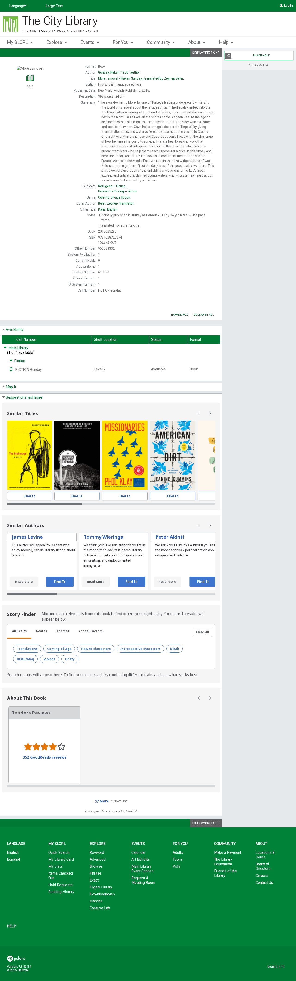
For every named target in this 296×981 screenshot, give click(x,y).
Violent (49, 659)
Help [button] (224, 42)
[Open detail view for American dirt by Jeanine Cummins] (172, 455)
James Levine (27, 537)
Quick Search (58, 852)
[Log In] (281, 5)
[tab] (19, 631)
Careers (262, 875)
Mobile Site (276, 967)
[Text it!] (11, 369)
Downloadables (102, 894)
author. (119, 72)
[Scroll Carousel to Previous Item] (199, 413)
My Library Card (61, 859)
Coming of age (59, 648)
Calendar (138, 852)
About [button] (195, 42)
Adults (178, 852)
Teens (178, 859)
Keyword (97, 852)
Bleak (174, 648)
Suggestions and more (24, 397)
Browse (96, 866)
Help (11, 926)
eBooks (96, 901)
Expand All (179, 314)
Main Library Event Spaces (142, 868)
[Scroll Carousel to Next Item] (210, 413)
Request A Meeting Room (143, 880)
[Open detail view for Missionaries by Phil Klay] (125, 455)
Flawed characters (96, 648)
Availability (14, 329)
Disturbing (25, 659)
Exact (94, 880)
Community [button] (159, 42)
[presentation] (29, 455)
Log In (288, 5)
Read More (24, 581)
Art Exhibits (140, 859)
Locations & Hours (265, 854)
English (107, 209)
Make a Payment (227, 852)
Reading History (61, 892)
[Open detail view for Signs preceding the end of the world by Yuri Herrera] (77, 455)
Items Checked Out (60, 875)
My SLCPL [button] (18, 42)
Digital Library (101, 887)
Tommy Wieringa (103, 537)
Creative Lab (100, 908)
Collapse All (204, 314)
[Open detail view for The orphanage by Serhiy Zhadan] (29, 455)
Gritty (70, 659)
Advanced (98, 859)
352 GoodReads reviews (44, 757)
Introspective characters (140, 648)
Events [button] (88, 42)
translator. (116, 203)
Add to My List (258, 65)
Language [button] (16, 843)
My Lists (55, 866)
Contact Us (264, 882)
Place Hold (261, 55)
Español (13, 859)
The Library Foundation (223, 861)
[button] (202, 632)
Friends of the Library (225, 873)
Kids (176, 866)
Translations (27, 648)
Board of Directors (263, 866)
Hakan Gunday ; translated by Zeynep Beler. (141, 78)
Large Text (54, 6)
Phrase (95, 873)
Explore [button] (54, 42)
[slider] (111, 504)
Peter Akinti (169, 537)
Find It (29, 496)
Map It (11, 387)
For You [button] (121, 42)
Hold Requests (60, 885)
